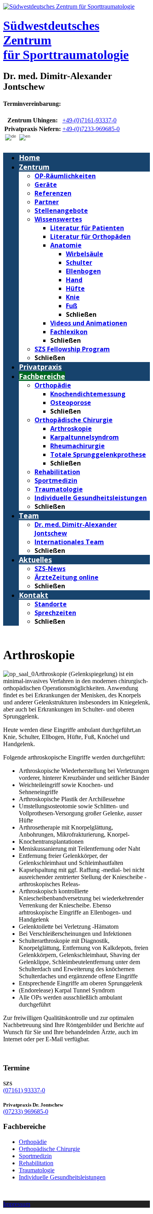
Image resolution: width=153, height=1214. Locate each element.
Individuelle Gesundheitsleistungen (62, 1177)
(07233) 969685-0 (25, 1111)
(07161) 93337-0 (24, 1090)
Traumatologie (37, 1170)
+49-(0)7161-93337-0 (89, 120)
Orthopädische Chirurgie (49, 1149)
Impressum (16, 1204)
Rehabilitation (36, 1163)
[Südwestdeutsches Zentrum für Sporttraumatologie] (69, 6)
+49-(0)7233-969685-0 (91, 129)
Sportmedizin (35, 1156)
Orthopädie (33, 1141)
